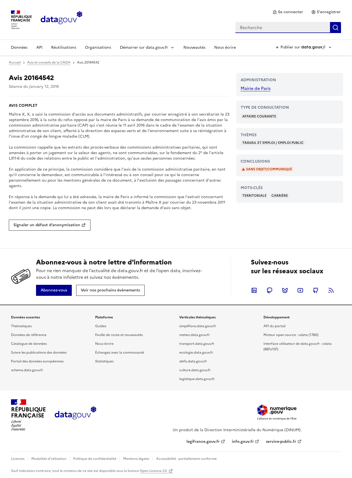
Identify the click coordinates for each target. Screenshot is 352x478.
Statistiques (104, 361)
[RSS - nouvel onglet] (331, 290)
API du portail (274, 326)
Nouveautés (194, 47)
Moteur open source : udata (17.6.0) (290, 334)
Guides (100, 326)
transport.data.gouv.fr (197, 343)
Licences (17, 458)
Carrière (279, 195)
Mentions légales (136, 458)
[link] (288, 12)
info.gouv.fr (243, 441)
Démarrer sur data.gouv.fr (144, 47)
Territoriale (254, 195)
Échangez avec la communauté (119, 352)
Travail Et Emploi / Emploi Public (273, 142)
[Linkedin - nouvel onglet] (254, 290)
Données (19, 47)
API (39, 47)
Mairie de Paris (256, 88)
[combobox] (288, 27)
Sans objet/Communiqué (269, 169)
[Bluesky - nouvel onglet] (284, 290)
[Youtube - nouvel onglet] (300, 290)
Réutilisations (63, 47)
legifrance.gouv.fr (203, 441)
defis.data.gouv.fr (193, 361)
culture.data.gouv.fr (195, 370)
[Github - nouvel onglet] (315, 290)
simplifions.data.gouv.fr (197, 326)
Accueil (15, 62)
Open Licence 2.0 (153, 470)
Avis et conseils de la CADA (48, 62)
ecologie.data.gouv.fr (196, 352)
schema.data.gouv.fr (27, 370)
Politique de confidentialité (94, 458)
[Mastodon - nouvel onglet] (269, 290)
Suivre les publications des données (39, 352)
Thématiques (21, 326)
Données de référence (28, 334)
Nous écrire (225, 47)
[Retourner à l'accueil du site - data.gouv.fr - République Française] (75, 415)
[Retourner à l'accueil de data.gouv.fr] (61, 19)
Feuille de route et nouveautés (119, 334)
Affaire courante (259, 116)
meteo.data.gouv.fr (194, 334)
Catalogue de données (29, 343)
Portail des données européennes (37, 361)
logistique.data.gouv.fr (197, 378)
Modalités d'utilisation (48, 458)
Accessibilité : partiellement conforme (186, 458)
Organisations (98, 47)
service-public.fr (281, 441)
